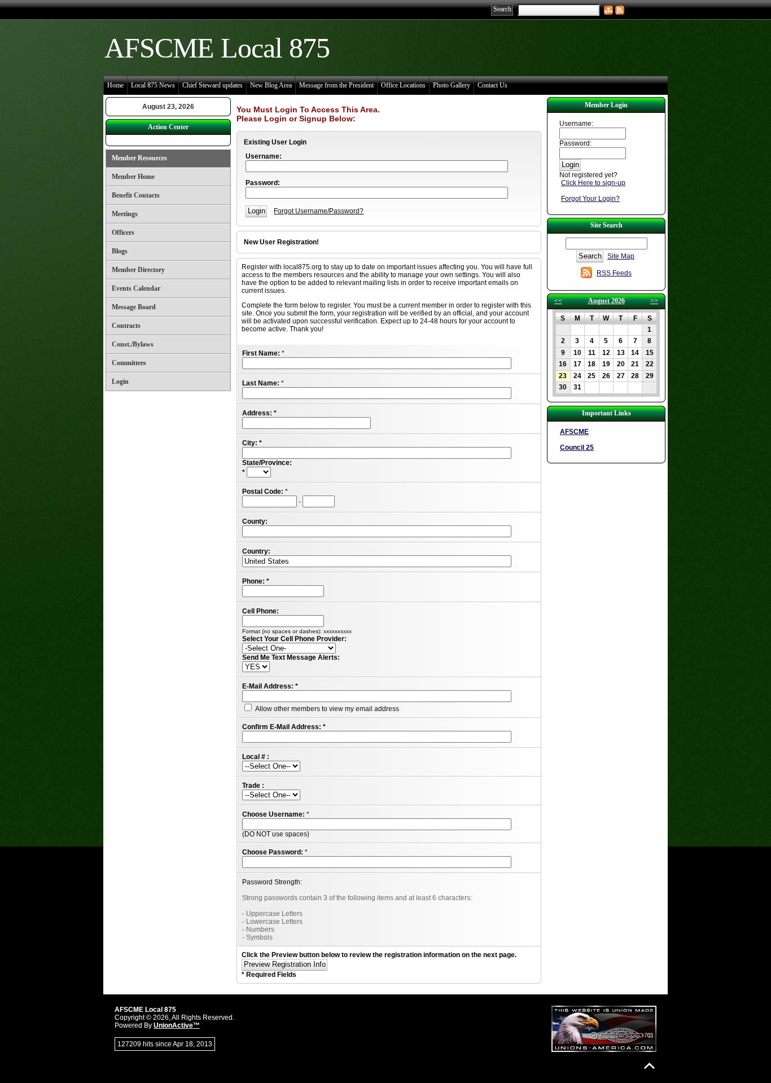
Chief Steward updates (212, 85)
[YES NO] (256, 667)
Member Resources (139, 158)
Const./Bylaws (133, 344)
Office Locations (403, 85)
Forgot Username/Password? (318, 211)
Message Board (134, 307)
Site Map (620, 256)
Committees (129, 363)
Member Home (133, 177)
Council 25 (577, 447)
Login (120, 381)
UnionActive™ (177, 1025)
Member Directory (138, 270)
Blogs (120, 251)
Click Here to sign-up (593, 183)
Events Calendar (136, 288)
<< (558, 301)
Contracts (126, 326)
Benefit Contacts (136, 195)
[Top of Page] (649, 1066)
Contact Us (492, 85)
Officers (123, 232)
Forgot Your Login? (590, 199)
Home (115, 85)
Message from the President (336, 85)
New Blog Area (271, 85)
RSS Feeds (614, 273)
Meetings (125, 214)
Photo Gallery (451, 85)
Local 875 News (153, 85)
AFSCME (574, 432)
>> (654, 301)
